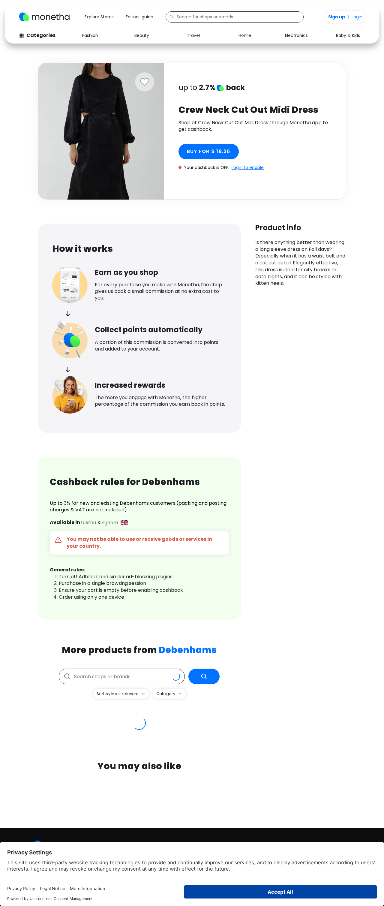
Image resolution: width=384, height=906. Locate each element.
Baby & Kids (348, 35)
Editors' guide (139, 17)
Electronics (296, 35)
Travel (193, 35)
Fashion (90, 35)
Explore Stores (99, 17)
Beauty (141, 35)
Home (244, 35)
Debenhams (188, 649)
